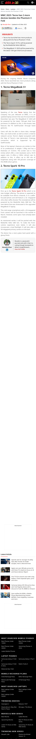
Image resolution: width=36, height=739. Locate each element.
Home (2, 9)
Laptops (13, 9)
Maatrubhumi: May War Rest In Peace (9, 708)
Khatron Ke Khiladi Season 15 (24, 735)
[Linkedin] (7, 250)
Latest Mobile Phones (8, 651)
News (7, 9)
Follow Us (19, 28)
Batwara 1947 (23, 704)
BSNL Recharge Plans (25, 677)
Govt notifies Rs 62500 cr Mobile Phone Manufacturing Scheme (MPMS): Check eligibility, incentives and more (22, 596)
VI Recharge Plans (24, 680)
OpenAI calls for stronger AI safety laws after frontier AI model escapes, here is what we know (22, 561)
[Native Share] (25, 28)
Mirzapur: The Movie (25, 707)
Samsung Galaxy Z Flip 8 (26, 659)
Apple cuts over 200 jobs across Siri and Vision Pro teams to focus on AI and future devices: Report (22, 570)
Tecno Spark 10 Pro (19, 191)
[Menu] (2, 2)
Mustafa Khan (6, 24)
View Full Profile (20, 249)
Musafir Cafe (5, 734)
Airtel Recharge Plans (8, 677)
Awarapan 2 (5, 704)
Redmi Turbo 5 (23, 664)
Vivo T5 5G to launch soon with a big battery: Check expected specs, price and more (22, 578)
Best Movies (5, 716)
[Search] (28, 2)
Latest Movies (23, 716)
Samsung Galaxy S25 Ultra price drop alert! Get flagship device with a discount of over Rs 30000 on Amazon (23, 587)
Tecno (20, 112)
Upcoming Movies (7, 720)
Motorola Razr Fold (7, 669)
